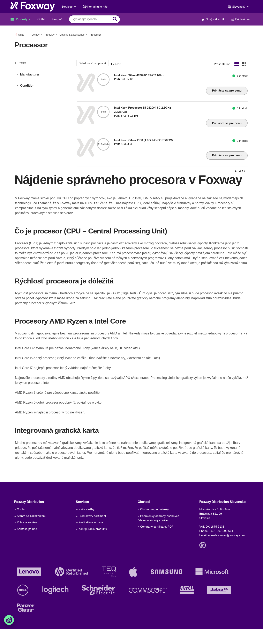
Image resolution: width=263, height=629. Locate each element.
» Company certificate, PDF (155, 526)
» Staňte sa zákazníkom (30, 516)
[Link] (203, 545)
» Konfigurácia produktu (91, 528)
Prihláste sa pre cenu (227, 90)
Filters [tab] (20, 63)
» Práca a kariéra (25, 522)
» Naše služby (85, 509)
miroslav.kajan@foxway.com (226, 535)
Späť (21, 34)
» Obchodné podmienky (153, 509)
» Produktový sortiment (91, 516)
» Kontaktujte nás (25, 528)
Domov (35, 34)
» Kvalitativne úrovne (89, 522)
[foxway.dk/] (32, 7)
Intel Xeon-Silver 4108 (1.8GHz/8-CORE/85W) (143, 140)
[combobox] (91, 19)
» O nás (19, 509)
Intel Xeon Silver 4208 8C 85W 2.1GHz (139, 75)
